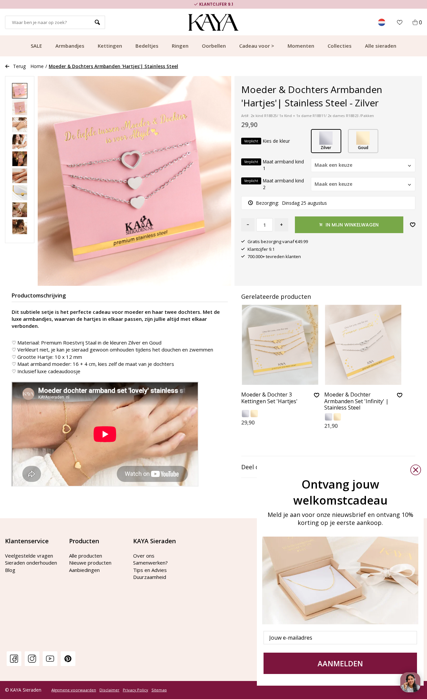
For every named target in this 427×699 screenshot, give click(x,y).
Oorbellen (214, 45)
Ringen (180, 45)
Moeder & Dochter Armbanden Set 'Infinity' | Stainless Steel (356, 401)
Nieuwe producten (90, 562)
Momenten (301, 45)
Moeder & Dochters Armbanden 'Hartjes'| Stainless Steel (113, 66)
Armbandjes (69, 45)
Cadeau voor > (256, 45)
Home (37, 66)
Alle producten (85, 555)
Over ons (143, 555)
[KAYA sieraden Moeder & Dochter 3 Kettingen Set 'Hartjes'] (280, 345)
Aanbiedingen (84, 570)
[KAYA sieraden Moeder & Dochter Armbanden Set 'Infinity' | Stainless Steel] (363, 345)
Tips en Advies (150, 570)
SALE (36, 45)
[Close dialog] (415, 470)
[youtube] (50, 658)
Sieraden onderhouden (31, 562)
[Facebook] (14, 658)
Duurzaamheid (149, 577)
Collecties (340, 45)
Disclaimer (109, 690)
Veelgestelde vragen (29, 555)
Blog (10, 570)
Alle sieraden (380, 45)
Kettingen (110, 45)
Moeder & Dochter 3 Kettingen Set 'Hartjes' (269, 398)
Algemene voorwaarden (73, 690)
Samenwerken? (150, 562)
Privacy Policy (135, 690)
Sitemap (159, 690)
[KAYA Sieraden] (213, 22)
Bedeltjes (146, 45)
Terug (19, 66)
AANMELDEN (340, 663)
